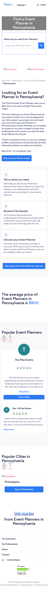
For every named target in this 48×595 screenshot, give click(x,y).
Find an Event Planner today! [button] (16, 158)
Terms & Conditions (9, 584)
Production (17, 80)
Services (6, 80)
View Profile (24, 397)
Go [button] (41, 45)
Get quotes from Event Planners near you (24, 266)
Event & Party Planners (34, 80)
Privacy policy (41, 584)
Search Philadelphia (24, 489)
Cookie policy (26, 584)
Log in (43, 4)
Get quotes (24, 513)
